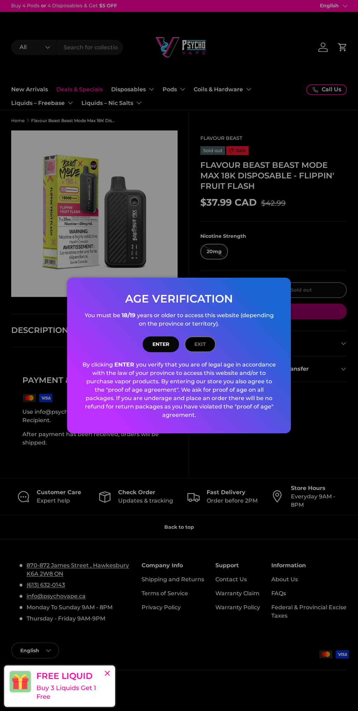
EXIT (200, 344)
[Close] (107, 674)
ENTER (160, 344)
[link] (59, 686)
